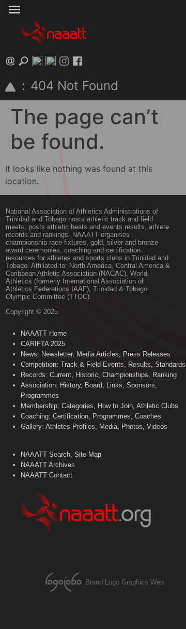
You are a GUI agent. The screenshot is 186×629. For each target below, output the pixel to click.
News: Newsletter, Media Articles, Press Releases (96, 354)
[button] (14, 9)
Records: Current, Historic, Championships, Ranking (99, 375)
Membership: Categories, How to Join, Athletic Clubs (99, 406)
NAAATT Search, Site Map (61, 454)
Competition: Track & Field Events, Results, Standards (103, 364)
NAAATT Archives (48, 465)
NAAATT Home (44, 333)
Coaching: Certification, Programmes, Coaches (91, 416)
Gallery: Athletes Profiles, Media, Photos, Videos (94, 426)
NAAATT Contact (46, 475)
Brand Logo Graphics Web (124, 582)
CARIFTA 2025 (43, 344)
